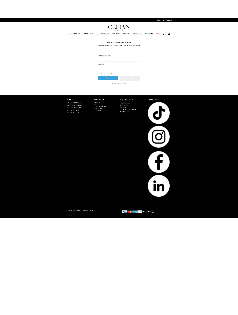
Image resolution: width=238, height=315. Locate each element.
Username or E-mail (104, 55)
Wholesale (98, 110)
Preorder (149, 34)
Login (158, 20)
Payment (123, 107)
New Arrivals (74, 34)
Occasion (116, 34)
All (97, 34)
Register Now (137, 45)
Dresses (126, 34)
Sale (158, 34)
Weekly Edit (88, 34)
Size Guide (124, 105)
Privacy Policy (99, 108)
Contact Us (124, 111)
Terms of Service (100, 106)
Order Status (125, 103)
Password (101, 64)
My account (167, 20)
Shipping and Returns (128, 109)
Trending (105, 34)
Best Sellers (137, 34)
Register (130, 78)
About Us (97, 103)
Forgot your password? (119, 83)
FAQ (95, 104)
